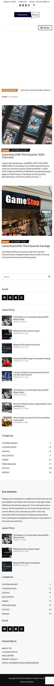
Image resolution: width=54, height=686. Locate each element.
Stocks (5, 151)
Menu (46, 27)
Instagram (26, 5)
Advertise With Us (42, 2)
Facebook (20, 5)
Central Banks (10, 443)
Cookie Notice (9, 652)
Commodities (9, 447)
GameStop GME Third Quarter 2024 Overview (23, 156)
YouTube (29, 5)
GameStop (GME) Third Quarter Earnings (26, 246)
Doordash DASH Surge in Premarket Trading (31, 358)
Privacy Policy (10, 659)
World (5, 472)
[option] (36, 90)
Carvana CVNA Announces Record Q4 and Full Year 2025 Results (31, 373)
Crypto (6, 451)
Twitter (23, 5)
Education (8, 455)
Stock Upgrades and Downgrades (20, 663)
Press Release (9, 464)
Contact (32, 2)
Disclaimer (8, 655)
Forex (5, 459)
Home (4, 96)
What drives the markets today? (26, 331)
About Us (7, 648)
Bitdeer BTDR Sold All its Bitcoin (26, 344)
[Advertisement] (27, 59)
